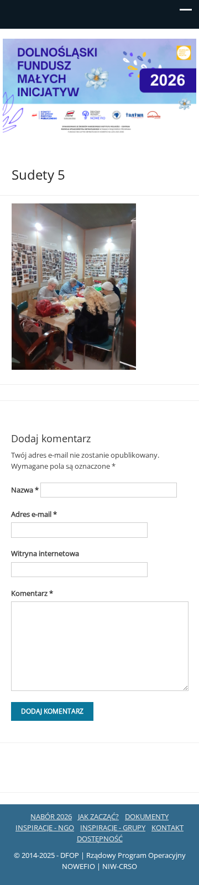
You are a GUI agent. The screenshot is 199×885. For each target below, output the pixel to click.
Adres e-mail (34, 514)
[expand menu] (185, 12)
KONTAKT (167, 827)
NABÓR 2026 (51, 816)
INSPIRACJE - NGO (44, 827)
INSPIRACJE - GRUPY (112, 827)
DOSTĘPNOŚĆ (100, 839)
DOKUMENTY (147, 816)
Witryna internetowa (45, 553)
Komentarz (32, 593)
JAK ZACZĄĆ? (98, 816)
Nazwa (25, 490)
